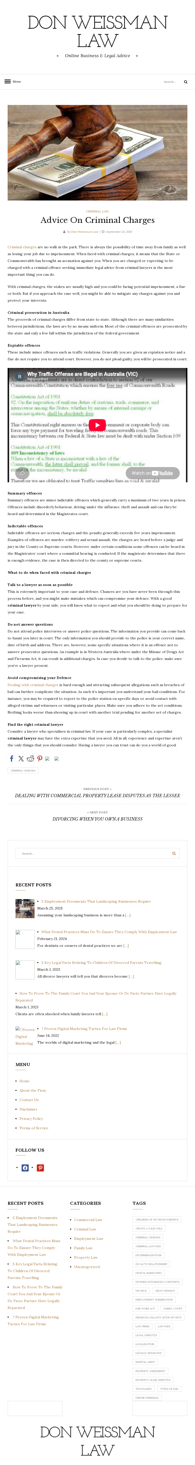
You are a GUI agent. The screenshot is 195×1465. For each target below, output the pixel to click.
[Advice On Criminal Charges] (97, 152)
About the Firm (33, 1090)
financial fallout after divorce (159, 1317)
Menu (15, 81)
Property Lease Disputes (153, 1380)
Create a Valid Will (149, 1228)
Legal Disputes (146, 1335)
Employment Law (88, 1238)
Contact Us (29, 1100)
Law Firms (142, 1326)
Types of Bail (169, 1389)
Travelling (144, 1389)
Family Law (83, 1248)
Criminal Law (97, 211)
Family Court (173, 1308)
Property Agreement (150, 1371)
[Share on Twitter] (21, 758)
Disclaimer (29, 1109)
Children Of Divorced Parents (157, 1219)
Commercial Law (88, 1219)
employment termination (154, 1299)
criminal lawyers (148, 1246)
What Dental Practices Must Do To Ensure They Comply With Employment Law (34, 1248)
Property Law (86, 1257)
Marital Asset (145, 1362)
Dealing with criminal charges (33, 685)
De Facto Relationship (151, 1264)
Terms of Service (34, 1128)
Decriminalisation (148, 1255)
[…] (128, 915)
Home (25, 1081)
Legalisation (145, 1344)
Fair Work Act (145, 1308)
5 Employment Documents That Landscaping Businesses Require (32, 1224)
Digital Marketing (149, 1273)
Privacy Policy (31, 1118)
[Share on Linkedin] (49, 761)
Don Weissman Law (97, 33)
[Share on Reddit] (30, 758)
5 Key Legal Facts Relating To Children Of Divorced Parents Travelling (32, 1271)
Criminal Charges (23, 770)
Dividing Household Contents (157, 1282)
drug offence (165, 1290)
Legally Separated (149, 1353)
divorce (141, 1290)
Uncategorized (87, 1266)
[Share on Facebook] (12, 758)
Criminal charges (22, 247)
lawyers (164, 1326)
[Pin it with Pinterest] (40, 758)
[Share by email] (59, 761)
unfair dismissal (147, 1397)
